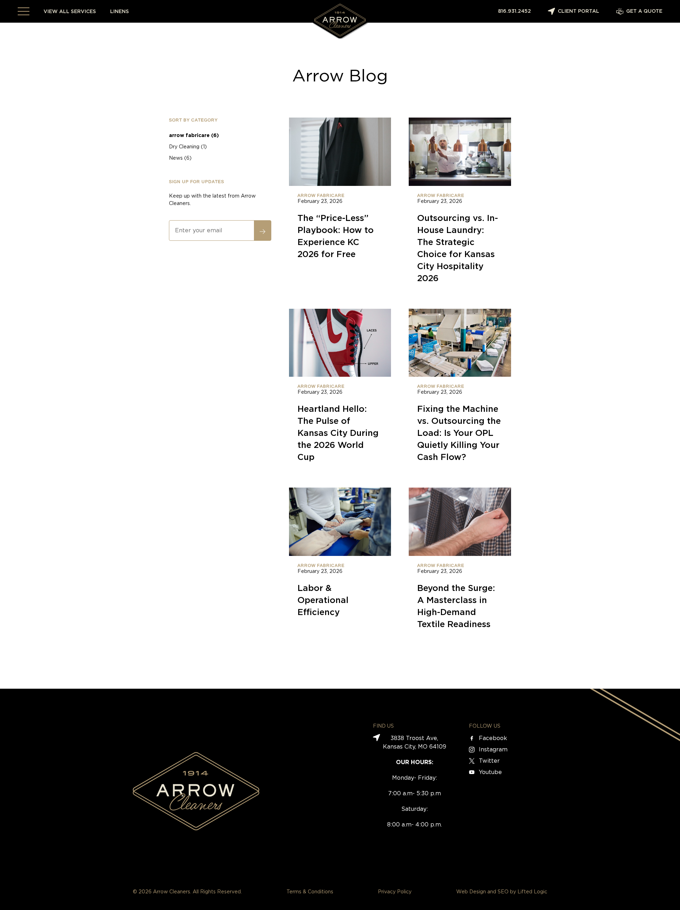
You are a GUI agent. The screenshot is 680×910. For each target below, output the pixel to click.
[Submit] (262, 230)
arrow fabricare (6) (194, 135)
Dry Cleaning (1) (188, 146)
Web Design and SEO (482, 891)
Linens (119, 11)
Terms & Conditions (310, 891)
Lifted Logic (532, 891)
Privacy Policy (395, 891)
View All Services (70, 11)
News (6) (180, 158)
